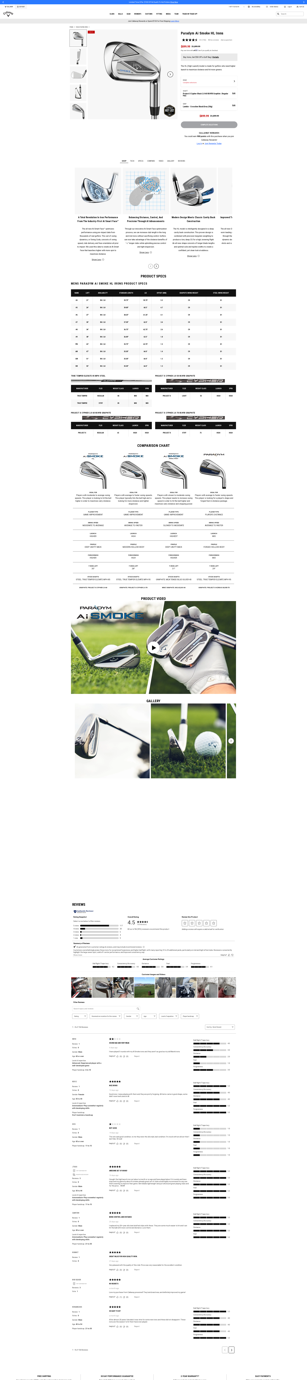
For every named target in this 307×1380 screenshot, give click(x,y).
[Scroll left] (150, 266)
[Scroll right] (156, 266)
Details (216, 57)
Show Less (96, 259)
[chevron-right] (231, 820)
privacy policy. (251, 1350)
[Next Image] (170, 74)
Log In (199, 143)
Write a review (213, 40)
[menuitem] (234, 7)
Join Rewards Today (213, 143)
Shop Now (187, 2)
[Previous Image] (95, 74)
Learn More (175, 21)
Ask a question (226, 40)
